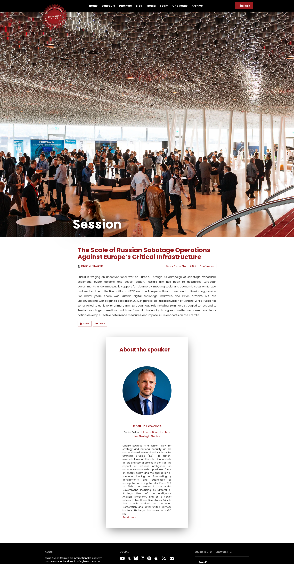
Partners (125, 6)
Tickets (244, 5)
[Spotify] (149, 558)
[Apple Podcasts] (156, 558)
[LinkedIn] (142, 558)
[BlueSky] (135, 558)
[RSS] (163, 558)
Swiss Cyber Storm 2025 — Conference (190, 266)
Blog (139, 6)
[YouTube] (122, 558)
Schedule (108, 6)
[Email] (171, 558)
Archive (197, 6)
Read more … (130, 517)
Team (164, 6)
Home (93, 6)
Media (151, 6)
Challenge (179, 6)
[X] (129, 558)
